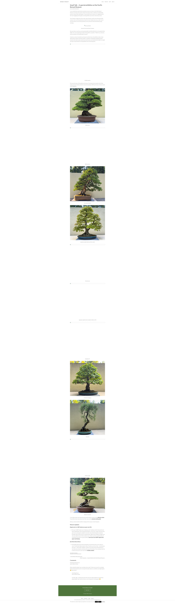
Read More (103, 601)
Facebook (90, 593)
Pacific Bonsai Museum (74, 562)
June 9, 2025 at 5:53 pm (76, 574)
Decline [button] (100, 601)
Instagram (85, 593)
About (92, 598)
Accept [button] (96, 601)
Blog (82, 598)
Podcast (86, 598)
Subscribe (87, 590)
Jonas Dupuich (74, 572)
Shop (89, 598)
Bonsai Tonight (64, 1)
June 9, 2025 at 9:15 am (74, 563)
